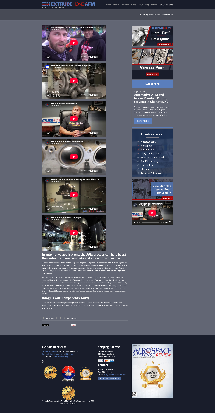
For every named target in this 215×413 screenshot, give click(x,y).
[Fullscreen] (170, 222)
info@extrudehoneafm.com (115, 375)
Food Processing (149, 161)
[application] (152, 213)
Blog (147, 5)
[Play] (134, 222)
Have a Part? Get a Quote (109, 378)
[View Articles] (152, 189)
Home (108, 5)
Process (116, 5)
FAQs (141, 5)
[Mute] (166, 222)
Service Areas (59, 354)
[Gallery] (152, 63)
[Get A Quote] (152, 36)
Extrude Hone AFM (49, 351)
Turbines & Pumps (151, 173)
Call (71, 305)
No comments (71, 318)
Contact (154, 5)
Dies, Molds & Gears (151, 153)
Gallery (133, 5)
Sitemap (69, 354)
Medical (145, 169)
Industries (125, 5)
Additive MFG (148, 141)
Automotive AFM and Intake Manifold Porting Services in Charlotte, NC (151, 98)
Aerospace (146, 145)
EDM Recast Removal (152, 157)
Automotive (147, 149)
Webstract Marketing (59, 357)
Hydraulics (147, 165)
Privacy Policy (47, 354)
